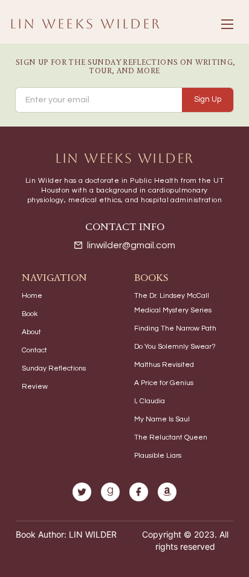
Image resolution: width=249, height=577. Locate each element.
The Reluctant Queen (170, 437)
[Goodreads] (110, 492)
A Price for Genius (163, 383)
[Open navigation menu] (227, 24)
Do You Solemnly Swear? (175, 347)
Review (35, 387)
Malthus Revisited (164, 365)
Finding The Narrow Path (175, 328)
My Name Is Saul (162, 419)
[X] (82, 492)
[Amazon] (167, 492)
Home (32, 296)
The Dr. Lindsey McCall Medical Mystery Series (173, 303)
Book (29, 314)
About (31, 332)
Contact (34, 350)
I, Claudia (149, 401)
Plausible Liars (157, 456)
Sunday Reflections (54, 368)
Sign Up (207, 99)
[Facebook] (138, 492)
